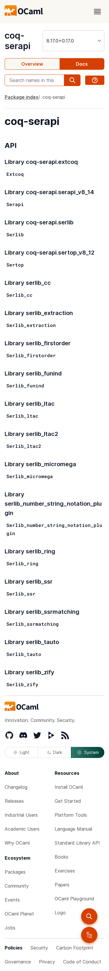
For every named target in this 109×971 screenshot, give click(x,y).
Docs (82, 64)
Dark (57, 752)
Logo (60, 912)
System (91, 752)
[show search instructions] (94, 80)
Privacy (47, 962)
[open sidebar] (89, 935)
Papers (62, 885)
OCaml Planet (19, 914)
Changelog (16, 787)
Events (12, 900)
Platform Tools (71, 815)
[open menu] (97, 11)
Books (61, 857)
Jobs (10, 928)
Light (24, 752)
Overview (32, 64)
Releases (14, 801)
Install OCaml (69, 787)
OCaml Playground (74, 899)
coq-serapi (18, 40)
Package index (21, 97)
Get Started (68, 801)
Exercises (65, 871)
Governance (18, 962)
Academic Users (22, 829)
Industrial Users (21, 815)
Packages (15, 872)
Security (39, 948)
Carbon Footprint (74, 948)
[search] (89, 916)
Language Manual (73, 829)
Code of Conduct (82, 962)
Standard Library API (77, 843)
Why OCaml (17, 843)
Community (17, 886)
